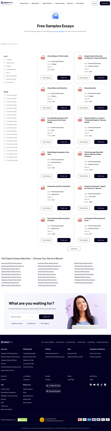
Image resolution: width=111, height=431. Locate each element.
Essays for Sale (72, 353)
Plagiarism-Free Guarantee (9, 396)
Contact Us (4, 406)
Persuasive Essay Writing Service (11, 277)
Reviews (3, 399)
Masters (9, 66)
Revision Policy (71, 342)
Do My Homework (95, 353)
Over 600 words (12, 108)
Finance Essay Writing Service (47, 285)
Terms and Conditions (48, 342)
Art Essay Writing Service (81, 271)
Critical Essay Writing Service (10, 282)
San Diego (71, 379)
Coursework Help (28, 363)
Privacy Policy (60, 342)
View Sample (46, 78)
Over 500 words (12, 102)
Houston (3, 379)
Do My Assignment (95, 357)
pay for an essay (59, 31)
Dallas (69, 376)
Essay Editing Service (52, 353)
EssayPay (4, 44)
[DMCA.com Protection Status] (22, 419)
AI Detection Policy (102, 342)
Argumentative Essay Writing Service (12, 266)
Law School (10, 82)
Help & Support (28, 389)
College (9, 59)
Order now (64, 78)
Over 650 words (11, 111)
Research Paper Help (29, 357)
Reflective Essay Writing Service (11, 274)
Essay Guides (27, 402)
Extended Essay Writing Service (84, 274)
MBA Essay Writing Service (82, 277)
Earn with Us (80, 3)
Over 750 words (11, 118)
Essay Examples (28, 396)
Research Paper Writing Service (10, 357)
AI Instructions (5, 389)
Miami (91, 379)
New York (4, 376)
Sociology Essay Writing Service (84, 269)
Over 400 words (12, 95)
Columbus (26, 379)
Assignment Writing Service (9, 353)
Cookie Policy (81, 342)
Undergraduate (11, 69)
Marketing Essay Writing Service (11, 285)
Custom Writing (28, 367)
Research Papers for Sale (75, 357)
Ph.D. (8, 72)
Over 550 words (11, 105)
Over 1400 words (12, 147)
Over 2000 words (12, 160)
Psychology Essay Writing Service (48, 269)
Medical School (11, 79)
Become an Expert (6, 409)
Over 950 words (11, 131)
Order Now (104, 3)
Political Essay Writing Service (83, 266)
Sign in (95, 3)
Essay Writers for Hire (7, 370)
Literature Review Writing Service (11, 367)
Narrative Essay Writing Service (10, 269)
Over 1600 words (12, 154)
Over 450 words (11, 98)
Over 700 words (12, 115)
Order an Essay (60, 3)
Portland (48, 379)
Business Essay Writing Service (47, 280)
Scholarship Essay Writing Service (84, 280)
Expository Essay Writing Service (11, 280)
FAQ (2, 402)
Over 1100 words (12, 137)
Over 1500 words (12, 150)
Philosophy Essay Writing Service (48, 282)
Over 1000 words (12, 134)
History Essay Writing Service (47, 277)
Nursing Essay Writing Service (47, 274)
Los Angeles (27, 376)
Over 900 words (12, 128)
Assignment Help (28, 360)
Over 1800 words (12, 157)
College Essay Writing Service (83, 282)
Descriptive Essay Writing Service (11, 263)
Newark (47, 376)
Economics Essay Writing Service (48, 263)
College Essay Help (29, 353)
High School (10, 63)
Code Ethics (91, 342)
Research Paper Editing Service (55, 357)
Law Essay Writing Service (46, 271)
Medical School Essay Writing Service (49, 266)
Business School (12, 76)
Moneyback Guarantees (8, 392)
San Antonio (93, 376)
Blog (24, 392)
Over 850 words (11, 124)
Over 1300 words (12, 144)
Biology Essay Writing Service (83, 263)
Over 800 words (12, 121)
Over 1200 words (12, 141)
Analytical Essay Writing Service (11, 271)
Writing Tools (27, 399)
